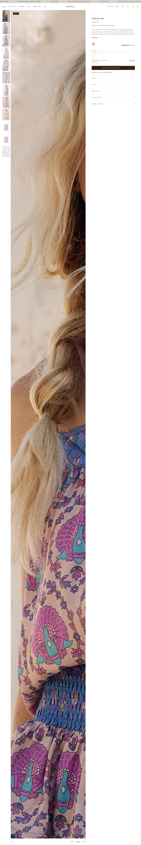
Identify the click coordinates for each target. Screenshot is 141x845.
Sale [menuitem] (45, 6)
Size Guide (132, 60)
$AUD (117, 6)
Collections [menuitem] (21, 6)
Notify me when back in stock (111, 67)
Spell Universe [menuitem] (37, 6)
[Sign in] (128, 6)
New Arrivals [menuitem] (11, 6)
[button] (128, 45)
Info (113, 25)
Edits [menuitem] (28, 6)
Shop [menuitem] (3, 6)
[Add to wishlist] (132, 68)
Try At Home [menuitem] (110, 6)
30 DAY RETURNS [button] (4, 1)
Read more (95, 37)
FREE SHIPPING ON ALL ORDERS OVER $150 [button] (29, 1)
